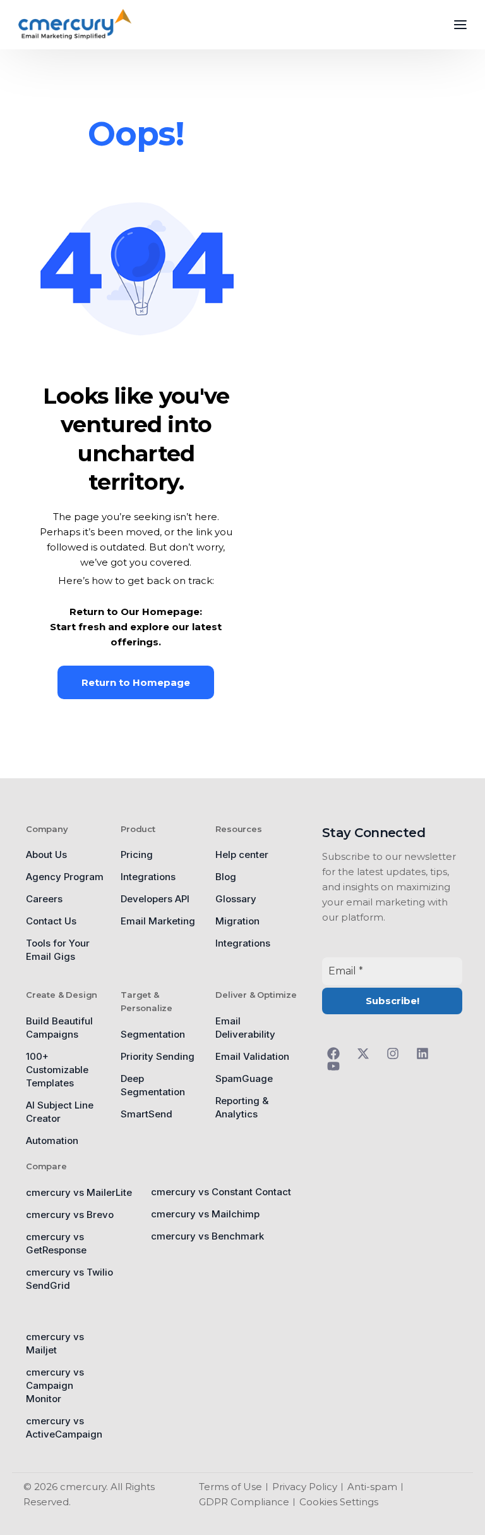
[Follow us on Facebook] (337, 1053)
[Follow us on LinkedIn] (426, 1053)
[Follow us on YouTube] (337, 1066)
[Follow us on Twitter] (366, 1053)
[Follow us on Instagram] (396, 1053)
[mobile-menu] (451, 24)
